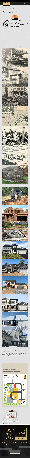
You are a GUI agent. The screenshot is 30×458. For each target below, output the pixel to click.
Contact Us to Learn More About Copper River (11, 371)
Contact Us (15, 450)
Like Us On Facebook (15, 452)
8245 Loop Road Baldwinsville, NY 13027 (13, 442)
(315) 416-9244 (7, 444)
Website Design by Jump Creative (22, 456)
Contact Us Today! (7, 423)
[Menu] (24, 3)
